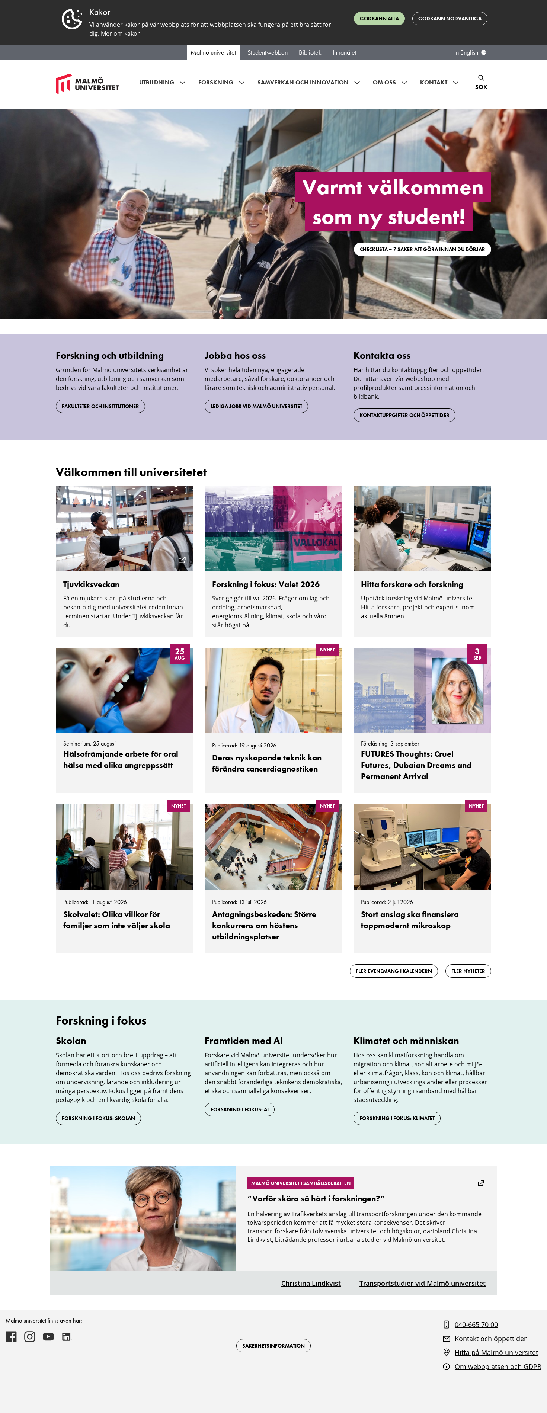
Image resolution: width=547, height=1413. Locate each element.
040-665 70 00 (476, 1324)
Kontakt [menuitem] (433, 82)
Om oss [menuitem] (384, 82)
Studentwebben (267, 52)
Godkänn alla (379, 18)
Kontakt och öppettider (491, 1338)
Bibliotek (310, 52)
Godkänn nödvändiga (450, 18)
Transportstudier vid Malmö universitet (422, 1283)
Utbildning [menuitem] (156, 82)
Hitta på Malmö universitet (496, 1352)
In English (466, 52)
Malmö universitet (213, 52)
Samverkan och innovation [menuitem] (303, 82)
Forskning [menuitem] (215, 82)
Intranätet (344, 52)
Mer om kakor (120, 33)
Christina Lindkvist (311, 1283)
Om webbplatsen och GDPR (498, 1366)
